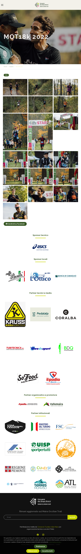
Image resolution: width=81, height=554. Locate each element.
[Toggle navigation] (2, 5)
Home (5, 66)
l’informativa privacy (54, 542)
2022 (6, 75)
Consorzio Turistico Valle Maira (48, 527)
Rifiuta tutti (32, 551)
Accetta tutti (47, 551)
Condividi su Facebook (16, 224)
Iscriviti (72, 517)
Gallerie (11, 66)
